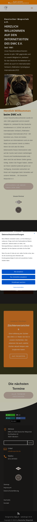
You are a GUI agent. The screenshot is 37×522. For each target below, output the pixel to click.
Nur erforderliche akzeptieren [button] (18, 277)
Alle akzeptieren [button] (18, 271)
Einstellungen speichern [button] (18, 282)
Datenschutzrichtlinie (18, 287)
